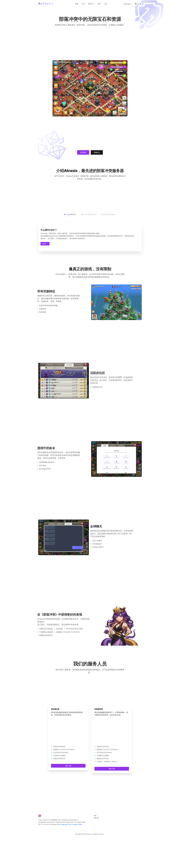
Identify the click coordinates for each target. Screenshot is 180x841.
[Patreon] (140, 3)
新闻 (99, 4)
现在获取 (83, 152)
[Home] (39, 815)
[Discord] (135, 3)
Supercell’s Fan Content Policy (71, 824)
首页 (76, 4)
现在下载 (68, 766)
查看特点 (97, 152)
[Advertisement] (90, 43)
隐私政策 (96, 818)
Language (126, 4)
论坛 (105, 4)
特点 (83, 4)
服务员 (90, 4)
